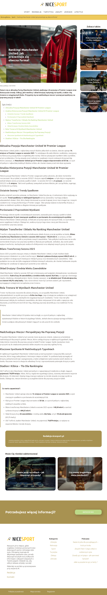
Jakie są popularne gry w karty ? (85, 562)
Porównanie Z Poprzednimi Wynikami (20, 117)
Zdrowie (68, 12)
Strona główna (5, 17)
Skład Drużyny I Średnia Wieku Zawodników (22, 126)
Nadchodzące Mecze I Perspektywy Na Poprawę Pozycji (27, 132)
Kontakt (10, 577)
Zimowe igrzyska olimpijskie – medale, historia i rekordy (94, 102)
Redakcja (11, 572)
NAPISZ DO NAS (88, 512)
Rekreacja (36, 12)
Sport (27, 12)
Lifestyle (78, 12)
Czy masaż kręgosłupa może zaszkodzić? (80, 473)
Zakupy (58, 12)
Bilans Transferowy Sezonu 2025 (18, 123)
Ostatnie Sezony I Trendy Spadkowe (20, 114)
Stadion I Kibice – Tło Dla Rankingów (20, 138)
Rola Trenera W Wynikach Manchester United (23, 129)
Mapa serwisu (35, 592)
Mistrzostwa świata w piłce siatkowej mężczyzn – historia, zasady (93, 39)
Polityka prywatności (16, 592)
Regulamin (51, 592)
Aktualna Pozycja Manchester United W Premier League (28, 108)
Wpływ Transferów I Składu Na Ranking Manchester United (29, 120)
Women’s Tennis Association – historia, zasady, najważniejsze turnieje (93, 60)
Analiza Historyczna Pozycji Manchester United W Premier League (32, 111)
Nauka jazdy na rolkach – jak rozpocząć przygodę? (30, 473)
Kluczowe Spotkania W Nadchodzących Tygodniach (25, 135)
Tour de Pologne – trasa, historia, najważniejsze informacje (93, 81)
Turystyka (48, 12)
